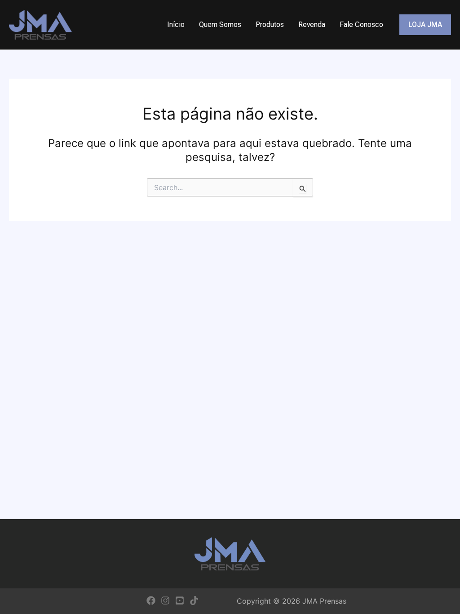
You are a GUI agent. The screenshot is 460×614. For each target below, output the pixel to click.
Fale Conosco (361, 24)
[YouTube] (179, 600)
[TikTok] (194, 600)
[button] (425, 24)
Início (176, 24)
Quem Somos (220, 24)
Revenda (311, 24)
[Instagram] (165, 600)
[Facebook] (150, 600)
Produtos (270, 24)
